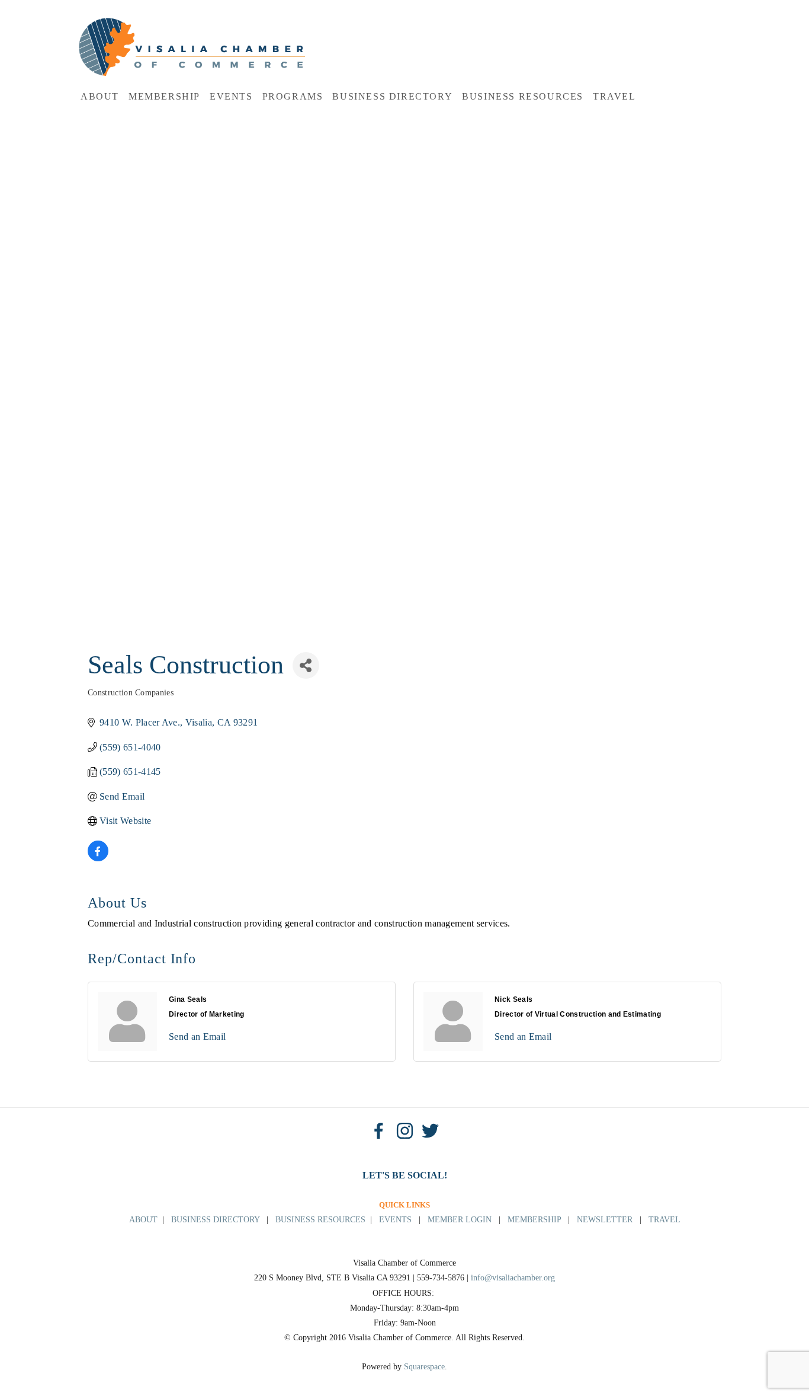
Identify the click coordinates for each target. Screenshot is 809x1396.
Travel (614, 96)
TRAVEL (664, 1219)
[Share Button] (306, 665)
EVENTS (395, 1219)
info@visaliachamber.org (513, 1277)
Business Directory (392, 96)
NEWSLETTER (605, 1219)
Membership (164, 96)
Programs (292, 96)
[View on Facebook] (98, 858)
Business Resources (522, 96)
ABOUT (143, 1219)
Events (231, 96)
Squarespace (424, 1366)
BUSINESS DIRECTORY (215, 1219)
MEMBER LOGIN (460, 1219)
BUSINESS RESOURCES (320, 1219)
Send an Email (197, 1036)
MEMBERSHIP (534, 1219)
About (100, 96)
